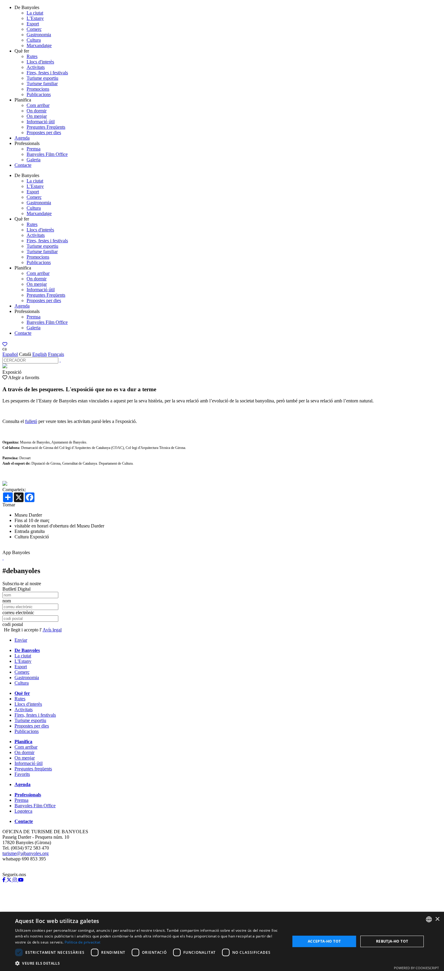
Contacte (22, 165)
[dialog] (222, 941)
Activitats (36, 67)
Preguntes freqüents (33, 768)
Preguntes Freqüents (46, 127)
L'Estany (22, 661)
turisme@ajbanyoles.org (25, 853)
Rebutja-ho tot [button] (392, 941)
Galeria (33, 159)
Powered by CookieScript (416, 968)
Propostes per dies (44, 132)
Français (56, 354)
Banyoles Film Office (47, 154)
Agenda (22, 137)
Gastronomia (39, 34)
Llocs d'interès (40, 61)
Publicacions (39, 94)
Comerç (34, 29)
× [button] (437, 919)
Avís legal (52, 629)
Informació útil (41, 121)
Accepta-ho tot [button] (324, 941)
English (39, 354)
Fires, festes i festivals (47, 72)
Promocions (38, 89)
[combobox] (429, 919)
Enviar (20, 640)
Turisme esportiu (42, 78)
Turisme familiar (42, 83)
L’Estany (35, 18)
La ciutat (35, 12)
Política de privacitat (83, 942)
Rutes (32, 56)
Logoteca (23, 811)
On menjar (37, 116)
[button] (148, 963)
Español (10, 354)
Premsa (33, 148)
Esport (33, 23)
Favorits (22, 774)
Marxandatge (39, 45)
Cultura (34, 40)
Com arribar (38, 105)
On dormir (37, 110)
